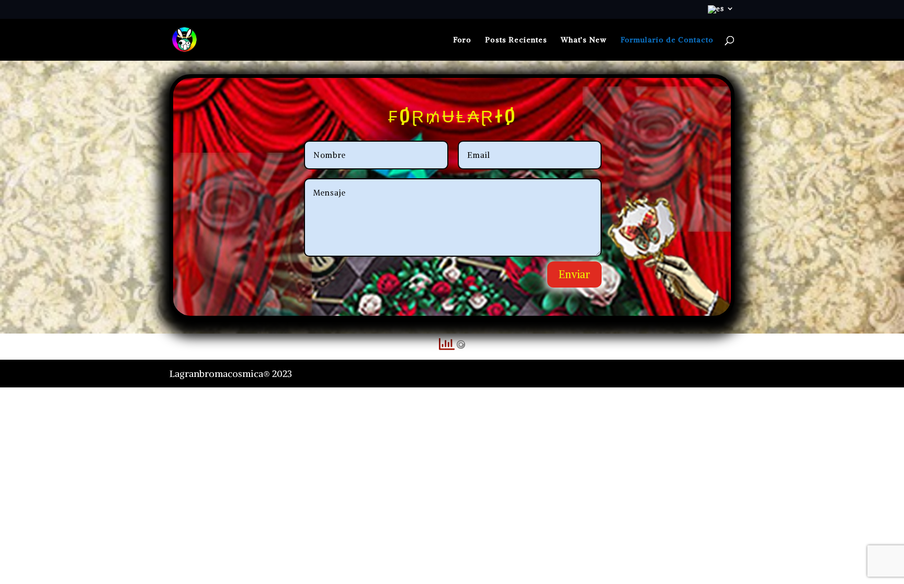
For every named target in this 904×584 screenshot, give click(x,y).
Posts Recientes (516, 40)
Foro (462, 40)
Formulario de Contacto (667, 40)
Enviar (574, 274)
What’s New (584, 40)
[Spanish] (721, 12)
